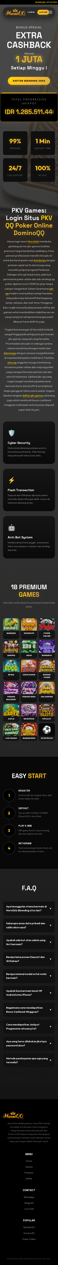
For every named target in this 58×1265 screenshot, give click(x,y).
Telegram (29, 1203)
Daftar (29, 1178)
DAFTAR (43, 12)
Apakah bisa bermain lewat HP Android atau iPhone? (29, 992)
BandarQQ (29, 1227)
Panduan (29, 1172)
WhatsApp (29, 1197)
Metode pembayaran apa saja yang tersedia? (29, 1060)
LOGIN (31, 12)
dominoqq (10, 353)
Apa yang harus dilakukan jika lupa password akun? (29, 1043)
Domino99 (29, 1233)
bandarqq (40, 260)
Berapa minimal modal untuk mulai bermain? (29, 976)
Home (29, 1161)
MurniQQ (33, 241)
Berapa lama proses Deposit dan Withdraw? (29, 959)
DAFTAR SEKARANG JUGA (29, 80)
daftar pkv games (32, 395)
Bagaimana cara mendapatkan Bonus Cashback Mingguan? (29, 1009)
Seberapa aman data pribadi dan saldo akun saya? (29, 925)
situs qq (11, 362)
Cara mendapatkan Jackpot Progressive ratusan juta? (29, 1026)
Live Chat (29, 1208)
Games (29, 1166)
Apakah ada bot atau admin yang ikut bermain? (29, 942)
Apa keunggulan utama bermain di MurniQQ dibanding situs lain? (29, 908)
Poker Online (29, 1239)
